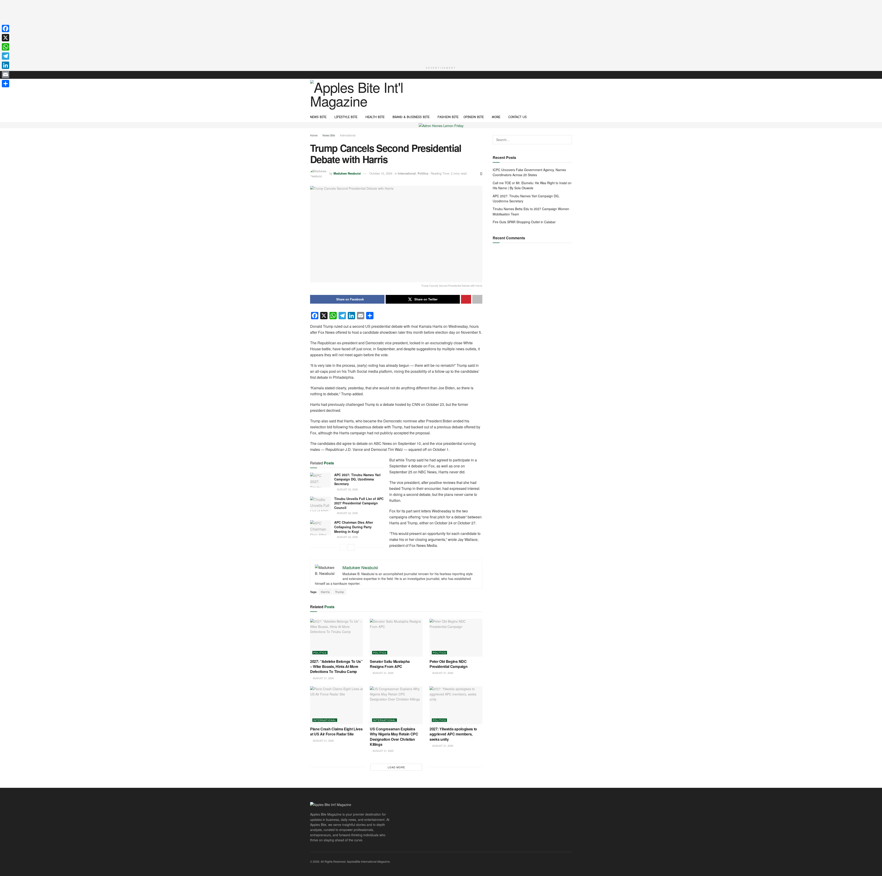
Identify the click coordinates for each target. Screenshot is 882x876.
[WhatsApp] (5, 46)
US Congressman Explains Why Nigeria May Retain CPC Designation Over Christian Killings (394, 736)
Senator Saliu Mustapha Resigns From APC (390, 664)
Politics (423, 173)
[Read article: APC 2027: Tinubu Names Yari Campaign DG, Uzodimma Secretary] (320, 480)
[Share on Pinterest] (466, 299)
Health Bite (374, 117)
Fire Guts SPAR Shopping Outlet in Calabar (524, 222)
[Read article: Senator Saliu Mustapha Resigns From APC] (396, 637)
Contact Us (517, 117)
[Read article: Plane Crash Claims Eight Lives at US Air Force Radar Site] (336, 705)
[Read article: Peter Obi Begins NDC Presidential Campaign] (456, 637)
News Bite (318, 117)
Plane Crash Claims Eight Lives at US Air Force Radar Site (336, 731)
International (348, 135)
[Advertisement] (441, 32)
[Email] (5, 74)
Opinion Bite (474, 117)
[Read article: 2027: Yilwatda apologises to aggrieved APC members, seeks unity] (456, 705)
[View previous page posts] (342, 547)
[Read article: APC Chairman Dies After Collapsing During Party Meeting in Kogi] (320, 527)
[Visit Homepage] (358, 95)
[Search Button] (570, 116)
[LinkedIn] (5, 65)
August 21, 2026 (323, 678)
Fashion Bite (448, 117)
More (496, 117)
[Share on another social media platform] (477, 299)
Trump (339, 592)
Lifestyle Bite (345, 117)
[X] (5, 37)
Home (314, 135)
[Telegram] (5, 56)
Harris (325, 592)
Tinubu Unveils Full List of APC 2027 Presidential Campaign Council (359, 503)
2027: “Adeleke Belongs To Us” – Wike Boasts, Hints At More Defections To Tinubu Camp (336, 666)
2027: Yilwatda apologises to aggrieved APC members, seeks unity (453, 734)
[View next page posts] (351, 547)
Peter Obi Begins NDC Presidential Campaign (448, 664)
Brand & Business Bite (411, 117)
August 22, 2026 (347, 489)
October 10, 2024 (380, 173)
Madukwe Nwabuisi (347, 173)
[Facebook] (5, 28)
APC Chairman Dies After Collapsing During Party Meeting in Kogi (353, 527)
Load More (396, 767)
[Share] (5, 83)
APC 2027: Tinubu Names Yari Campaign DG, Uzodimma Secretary (357, 479)
